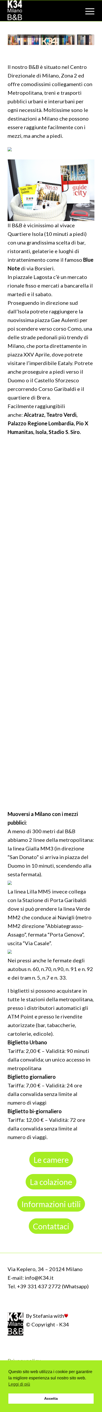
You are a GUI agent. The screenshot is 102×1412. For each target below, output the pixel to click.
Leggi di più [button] (19, 1384)
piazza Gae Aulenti (57, 320)
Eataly (65, 363)
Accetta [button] (51, 1398)
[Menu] (87, 10)
